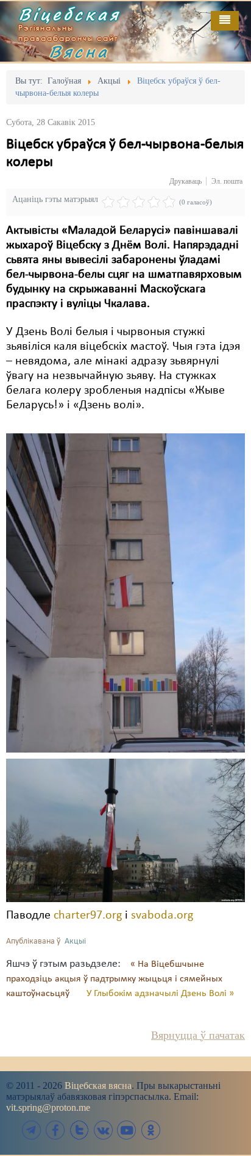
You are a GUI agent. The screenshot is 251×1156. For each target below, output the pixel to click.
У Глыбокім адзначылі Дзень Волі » (160, 994)
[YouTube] (126, 1130)
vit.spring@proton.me (48, 1107)
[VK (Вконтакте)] (103, 1130)
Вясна (79, 51)
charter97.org (88, 915)
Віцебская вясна (98, 1085)
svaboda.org (162, 915)
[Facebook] (55, 1130)
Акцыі (75, 941)
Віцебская (69, 14)
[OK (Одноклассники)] (150, 1130)
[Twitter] (79, 1130)
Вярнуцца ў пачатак (198, 1035)
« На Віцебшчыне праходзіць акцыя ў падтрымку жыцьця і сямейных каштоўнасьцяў (114, 979)
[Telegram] (31, 1130)
